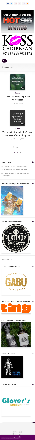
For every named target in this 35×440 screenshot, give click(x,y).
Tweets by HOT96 (6, 259)
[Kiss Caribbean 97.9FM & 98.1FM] (17, 45)
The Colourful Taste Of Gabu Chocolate (15, 166)
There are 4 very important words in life (15, 170)
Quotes (17, 93)
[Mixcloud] (23, 3)
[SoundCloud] (27, 3)
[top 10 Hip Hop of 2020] (15, 3)
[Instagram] (19, 3)
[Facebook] (8, 3)
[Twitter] (11, 3)
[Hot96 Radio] (17, 21)
